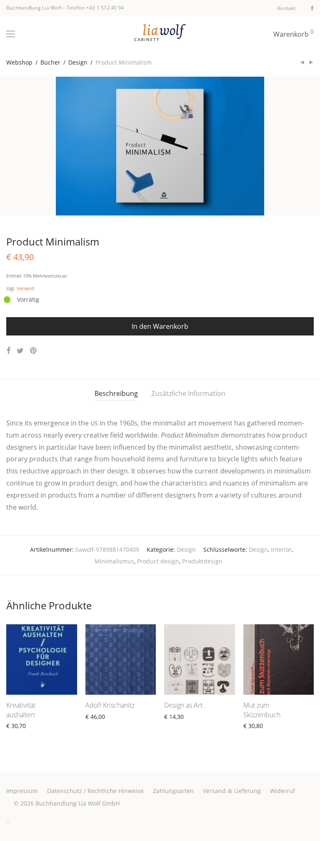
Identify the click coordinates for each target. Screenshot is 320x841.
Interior (281, 549)
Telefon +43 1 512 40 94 (95, 7)
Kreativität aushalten (20, 710)
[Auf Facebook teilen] (8, 351)
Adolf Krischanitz (110, 705)
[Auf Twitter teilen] (20, 351)
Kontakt (287, 8)
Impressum (22, 791)
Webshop (19, 62)
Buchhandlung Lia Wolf (33, 7)
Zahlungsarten (173, 791)
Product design (158, 561)
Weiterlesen (18, 735)
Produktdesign (202, 561)
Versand (25, 288)
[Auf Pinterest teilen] (34, 351)
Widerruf (282, 791)
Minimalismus (114, 561)
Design (78, 62)
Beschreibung (116, 393)
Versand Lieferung (232, 791)
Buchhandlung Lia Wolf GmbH (77, 803)
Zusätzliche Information (188, 393)
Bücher (50, 62)
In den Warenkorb (160, 326)
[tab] (116, 393)
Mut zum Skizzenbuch (261, 710)
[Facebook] (312, 7)
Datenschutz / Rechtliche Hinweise (95, 791)
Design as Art (183, 705)
